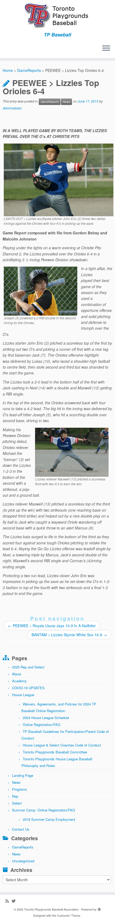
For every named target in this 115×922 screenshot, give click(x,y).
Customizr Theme (68, 915)
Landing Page (22, 775)
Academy (19, 680)
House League (23, 694)
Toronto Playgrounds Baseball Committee (55, 751)
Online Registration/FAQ (41, 724)
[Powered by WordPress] (99, 908)
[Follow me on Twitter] (14, 901)
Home (8, 70)
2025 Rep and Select (28, 667)
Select (17, 803)
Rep (15, 796)
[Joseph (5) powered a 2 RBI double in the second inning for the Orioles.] (40, 290)
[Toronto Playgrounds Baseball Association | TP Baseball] (57, 16)
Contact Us (20, 829)
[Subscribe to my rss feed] (8, 901)
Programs (19, 789)
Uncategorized (23, 860)
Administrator (12, 108)
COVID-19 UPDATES (28, 687)
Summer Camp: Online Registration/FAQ (43, 810)
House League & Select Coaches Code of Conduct (62, 745)
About (16, 673)
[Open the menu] (106, 48)
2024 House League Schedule (46, 717)
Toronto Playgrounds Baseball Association (51, 909)
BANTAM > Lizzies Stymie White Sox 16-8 (69, 634)
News (66, 102)
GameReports (29, 70)
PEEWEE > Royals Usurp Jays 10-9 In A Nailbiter (52, 625)
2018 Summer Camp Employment (49, 819)
